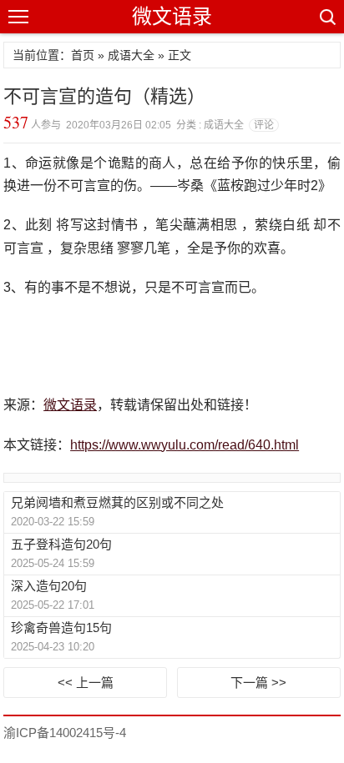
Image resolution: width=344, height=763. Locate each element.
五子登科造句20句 (61, 544)
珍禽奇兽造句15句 (61, 627)
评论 (264, 125)
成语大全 (131, 55)
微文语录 (172, 16)
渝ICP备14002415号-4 (64, 732)
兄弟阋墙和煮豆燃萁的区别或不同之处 (117, 502)
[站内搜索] (326, 16)
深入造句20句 (49, 586)
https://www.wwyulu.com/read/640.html (184, 445)
